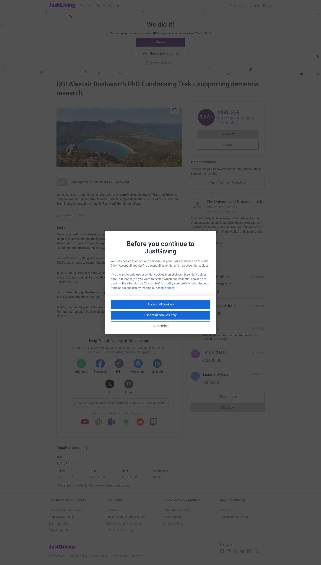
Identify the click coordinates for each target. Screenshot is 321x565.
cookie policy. (166, 288)
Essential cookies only (160, 315)
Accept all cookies (160, 304)
